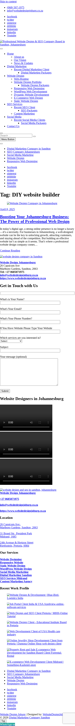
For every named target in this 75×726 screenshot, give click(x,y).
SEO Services (14, 104)
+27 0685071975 (9, 498)
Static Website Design (26, 100)
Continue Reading (10, 250)
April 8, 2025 (7, 209)
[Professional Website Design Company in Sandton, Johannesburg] (28, 489)
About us (19, 56)
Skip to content (8, 1)
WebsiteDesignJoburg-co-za (58, 714)
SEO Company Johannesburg (23, 151)
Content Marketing (24, 113)
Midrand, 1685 (8, 536)
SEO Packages (29, 110)
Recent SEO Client (24, 107)
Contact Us (13, 126)
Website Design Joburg (12, 714)
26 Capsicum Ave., (10, 524)
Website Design (15, 75)
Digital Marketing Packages (36, 72)
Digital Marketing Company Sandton (29, 717)
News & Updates (23, 63)
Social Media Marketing (20, 154)
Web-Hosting (21, 78)
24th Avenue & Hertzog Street (16, 542)
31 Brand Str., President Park (16, 533)
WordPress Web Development (30, 91)
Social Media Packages (33, 123)
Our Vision (20, 60)
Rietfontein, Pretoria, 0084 (14, 545)
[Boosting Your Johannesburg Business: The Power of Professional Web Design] (32, 203)
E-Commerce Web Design (28, 97)
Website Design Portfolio (28, 82)
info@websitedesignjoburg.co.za (25, 10)
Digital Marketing (17, 66)
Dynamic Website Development (31, 94)
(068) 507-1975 (15, 7)
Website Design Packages (35, 85)
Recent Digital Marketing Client (31, 69)
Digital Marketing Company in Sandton (29, 148)
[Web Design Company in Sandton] (21, 256)
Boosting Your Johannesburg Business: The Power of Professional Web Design (34, 219)
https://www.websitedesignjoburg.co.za (23, 510)
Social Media (14, 116)
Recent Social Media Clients (29, 119)
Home (10, 53)
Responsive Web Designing (29, 88)
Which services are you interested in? (20, 337)
